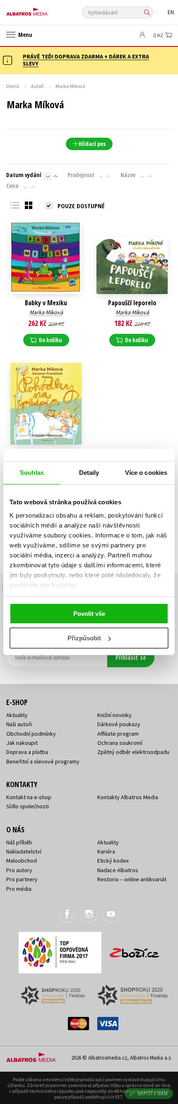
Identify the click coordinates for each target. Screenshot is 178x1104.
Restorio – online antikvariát (131, 879)
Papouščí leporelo (132, 303)
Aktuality (17, 715)
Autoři (37, 86)
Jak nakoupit (22, 743)
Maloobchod (21, 860)
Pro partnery (22, 879)
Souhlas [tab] (32, 472)
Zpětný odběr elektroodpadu (133, 752)
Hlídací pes (92, 144)
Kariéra (106, 851)
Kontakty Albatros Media (127, 797)
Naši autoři (19, 724)
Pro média (18, 888)
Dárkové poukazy (118, 724)
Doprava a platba (27, 752)
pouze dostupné (81, 206)
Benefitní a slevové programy (42, 761)
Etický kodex (113, 860)
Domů (12, 86)
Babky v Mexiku (46, 303)
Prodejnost (80, 175)
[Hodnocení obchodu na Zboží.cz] (135, 950)
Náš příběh (19, 842)
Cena (12, 186)
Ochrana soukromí (119, 743)
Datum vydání (23, 175)
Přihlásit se (130, 657)
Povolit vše (89, 613)
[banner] (43, 9)
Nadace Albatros (117, 870)
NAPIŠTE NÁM (152, 1093)
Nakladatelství (23, 851)
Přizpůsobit (84, 638)
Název (127, 175)
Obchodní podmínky (31, 733)
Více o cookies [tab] (146, 472)
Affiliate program (118, 733)
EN (171, 12)
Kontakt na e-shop (28, 797)
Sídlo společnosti (27, 806)
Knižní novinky (114, 715)
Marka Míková (46, 312)
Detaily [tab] (89, 472)
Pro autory (19, 870)
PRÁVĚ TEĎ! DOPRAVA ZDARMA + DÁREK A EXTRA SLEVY (86, 60)
